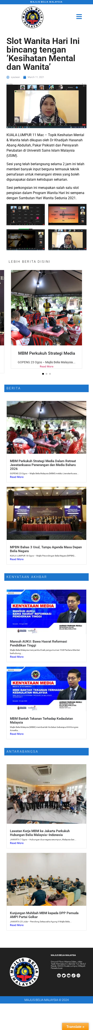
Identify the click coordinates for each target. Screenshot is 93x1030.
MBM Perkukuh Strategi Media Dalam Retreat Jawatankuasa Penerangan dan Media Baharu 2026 (43, 469)
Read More (46, 371)
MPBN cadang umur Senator (46, 353)
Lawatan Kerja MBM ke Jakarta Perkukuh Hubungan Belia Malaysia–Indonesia (40, 837)
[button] (43, 378)
